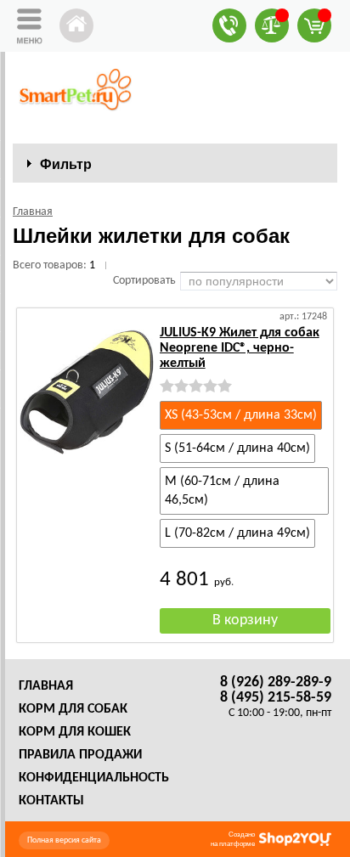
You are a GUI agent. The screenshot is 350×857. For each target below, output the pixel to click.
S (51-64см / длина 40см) (237, 448)
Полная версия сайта (64, 840)
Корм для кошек (75, 732)
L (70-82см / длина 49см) (237, 533)
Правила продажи (80, 755)
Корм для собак (73, 709)
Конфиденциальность (94, 778)
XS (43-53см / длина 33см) (241, 415)
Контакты (51, 801)
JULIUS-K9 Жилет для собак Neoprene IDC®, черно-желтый (239, 348)
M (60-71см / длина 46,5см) (222, 491)
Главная (46, 686)
